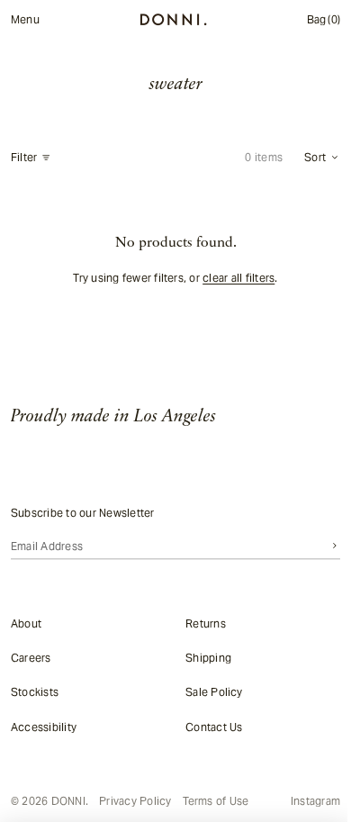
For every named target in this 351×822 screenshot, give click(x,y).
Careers (31, 657)
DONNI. (69, 801)
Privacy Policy (135, 801)
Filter (24, 157)
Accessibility (43, 726)
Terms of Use (216, 801)
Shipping (204, 657)
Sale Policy (209, 692)
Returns (201, 622)
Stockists (34, 692)
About (26, 622)
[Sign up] (325, 545)
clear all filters (234, 278)
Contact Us (209, 726)
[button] (313, 157)
